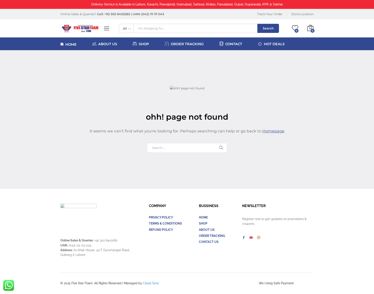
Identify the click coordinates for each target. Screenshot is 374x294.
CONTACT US (209, 242)
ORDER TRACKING (187, 44)
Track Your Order (270, 14)
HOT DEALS (274, 44)
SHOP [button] (144, 44)
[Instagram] (259, 238)
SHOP (203, 223)
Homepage (273, 131)
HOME (71, 44)
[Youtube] (251, 237)
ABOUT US (107, 44)
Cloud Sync (151, 283)
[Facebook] (243, 237)
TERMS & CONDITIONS (165, 223)
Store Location (302, 14)
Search (268, 28)
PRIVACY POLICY (161, 217)
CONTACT (233, 44)
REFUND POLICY (161, 229)
